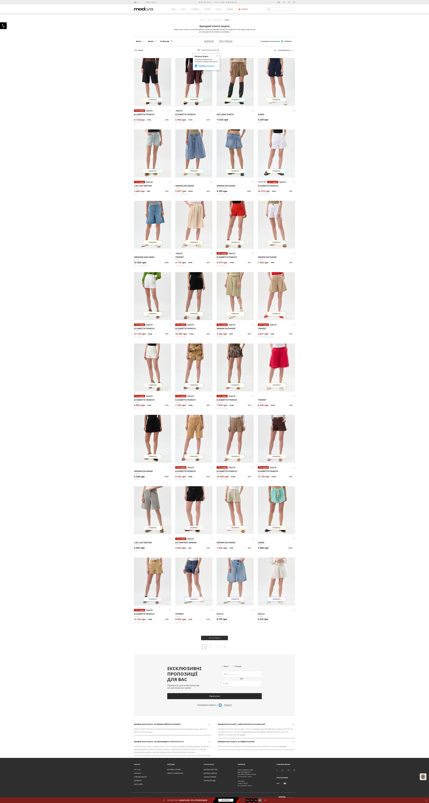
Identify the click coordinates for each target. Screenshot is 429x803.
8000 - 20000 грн (225, 41)
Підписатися (214, 696)
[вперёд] (225, 647)
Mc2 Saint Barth (187, 729)
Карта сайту (138, 784)
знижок (242, 735)
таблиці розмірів (210, 777)
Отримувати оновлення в (276, 41)
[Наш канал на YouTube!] (288, 770)
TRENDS (230, 9)
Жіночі (138, 41)
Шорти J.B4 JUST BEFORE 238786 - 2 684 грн (177, 752)
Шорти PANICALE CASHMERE (254, 732)
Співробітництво (140, 777)
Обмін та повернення (175, 773)
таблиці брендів (209, 780)
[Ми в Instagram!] (294, 770)
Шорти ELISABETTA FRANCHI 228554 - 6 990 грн (152, 749)
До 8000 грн (209, 41)
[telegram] (282, 770)
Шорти (151, 41)
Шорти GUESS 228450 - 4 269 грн (146, 752)
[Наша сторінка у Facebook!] (276, 770)
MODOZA (137, 764)
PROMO (243, 9)
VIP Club (137, 769)
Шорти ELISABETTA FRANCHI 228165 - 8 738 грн (190, 746)
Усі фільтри (164, 41)
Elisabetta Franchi (174, 729)
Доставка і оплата (174, 769)
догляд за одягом (210, 773)
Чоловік (238, 666)
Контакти (137, 773)
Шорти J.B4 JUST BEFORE (264, 729)
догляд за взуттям (210, 769)
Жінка (226, 666)
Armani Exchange (146, 732)
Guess (196, 729)
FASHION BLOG (209, 764)
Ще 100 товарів (214, 638)
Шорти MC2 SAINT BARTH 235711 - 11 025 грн (189, 749)
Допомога (138, 780)
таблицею (283, 746)
